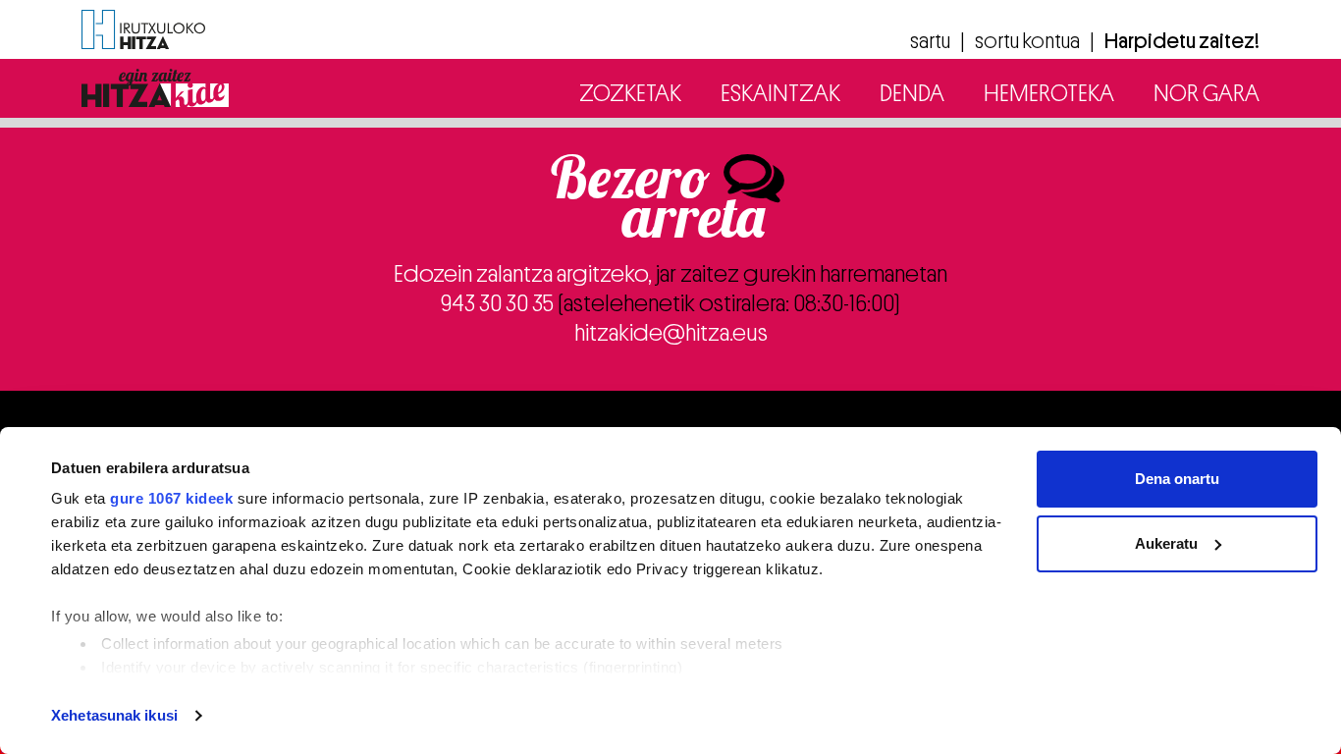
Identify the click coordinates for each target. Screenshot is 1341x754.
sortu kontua (1027, 41)
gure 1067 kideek (171, 498)
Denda (912, 93)
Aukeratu (1166, 543)
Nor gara (1206, 93)
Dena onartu (1177, 478)
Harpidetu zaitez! (1182, 41)
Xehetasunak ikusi (114, 715)
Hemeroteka (1049, 93)
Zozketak (630, 93)
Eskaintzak (780, 93)
